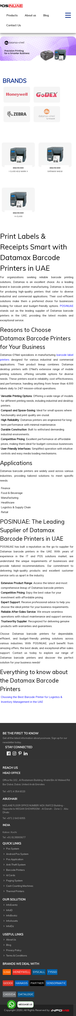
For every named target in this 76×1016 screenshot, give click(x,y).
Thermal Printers (15, 891)
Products (12, 15)
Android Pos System (17, 854)
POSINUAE (66, 306)
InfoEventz (11, 904)
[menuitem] (12, 15)
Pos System (12, 848)
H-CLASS (18, 216)
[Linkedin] (24, 754)
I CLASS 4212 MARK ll (18, 171)
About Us (11, 939)
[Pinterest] (19, 754)
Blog (46, 15)
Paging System (14, 880)
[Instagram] (13, 754)
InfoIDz (10, 926)
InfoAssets (12, 920)
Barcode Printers (15, 870)
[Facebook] (7, 754)
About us (30, 15)
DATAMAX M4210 (55, 171)
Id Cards (10, 875)
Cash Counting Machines (19, 885)
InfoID (9, 910)
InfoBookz (11, 915)
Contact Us (13, 25)
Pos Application (14, 859)
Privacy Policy (13, 950)
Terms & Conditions (16, 955)
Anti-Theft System (16, 864)
